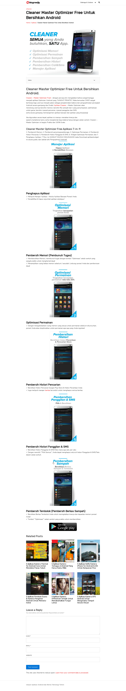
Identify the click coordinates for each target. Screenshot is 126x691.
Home (28, 23)
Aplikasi (28, 9)
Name (28, 636)
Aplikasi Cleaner (59, 105)
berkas (47, 390)
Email (28, 646)
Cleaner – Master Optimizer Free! (38, 98)
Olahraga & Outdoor (86, 2)
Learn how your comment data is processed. (72, 673)
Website (29, 655)
